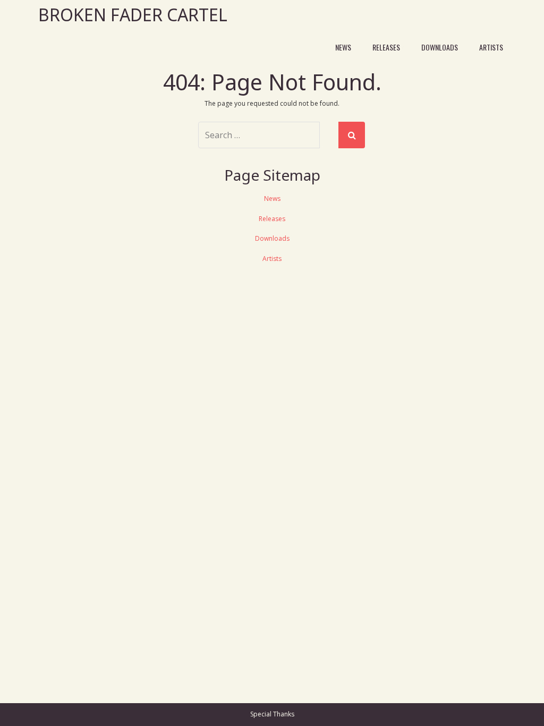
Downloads (439, 47)
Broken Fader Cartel (132, 14)
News (343, 47)
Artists (491, 47)
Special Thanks (272, 714)
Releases (386, 47)
